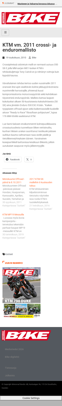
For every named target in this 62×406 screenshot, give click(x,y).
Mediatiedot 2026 (14, 349)
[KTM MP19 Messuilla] (15, 226)
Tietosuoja (10, 368)
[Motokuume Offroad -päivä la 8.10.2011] (15, 192)
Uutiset (9, 254)
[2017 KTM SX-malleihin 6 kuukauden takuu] (42, 194)
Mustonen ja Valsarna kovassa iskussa (36, 3)
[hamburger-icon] (5, 32)
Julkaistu (10, 375)
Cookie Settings (31, 398)
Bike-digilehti (12, 357)
